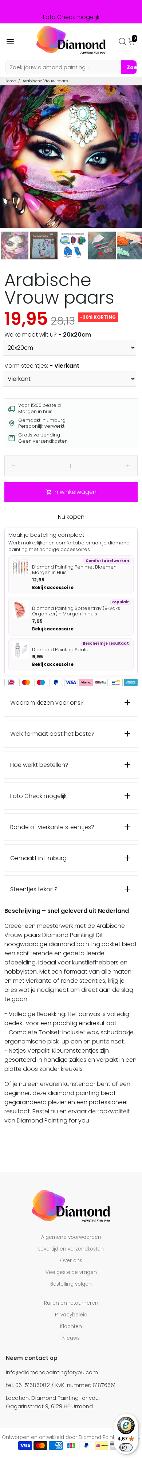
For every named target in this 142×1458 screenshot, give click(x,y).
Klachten (71, 1326)
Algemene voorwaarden (71, 1237)
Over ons (71, 1260)
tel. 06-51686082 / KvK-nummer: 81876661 (60, 1385)
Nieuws (71, 1338)
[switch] (126, 1447)
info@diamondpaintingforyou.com (52, 1372)
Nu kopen (71, 517)
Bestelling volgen (71, 1284)
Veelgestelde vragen (71, 1272)
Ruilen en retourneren (71, 1303)
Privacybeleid (71, 1314)
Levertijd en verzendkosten (71, 1248)
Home (10, 81)
